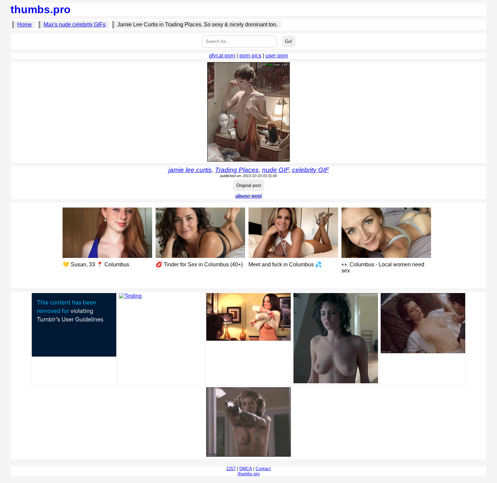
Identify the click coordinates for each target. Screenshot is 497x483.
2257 (231, 468)
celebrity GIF (310, 169)
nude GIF (275, 169)
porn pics (250, 55)
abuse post (248, 196)
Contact (263, 468)
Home (24, 24)
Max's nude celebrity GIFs (74, 24)
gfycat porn (222, 55)
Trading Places (237, 169)
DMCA (245, 468)
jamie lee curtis (190, 169)
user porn (276, 55)
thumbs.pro (40, 9)
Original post (248, 185)
